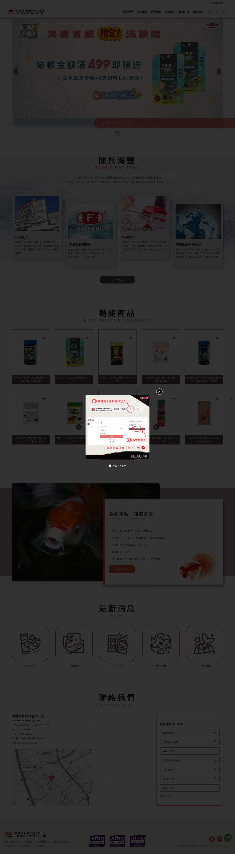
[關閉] (159, 391)
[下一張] (156, 427)
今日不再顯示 (119, 465)
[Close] (231, 399)
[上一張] (79, 427)
